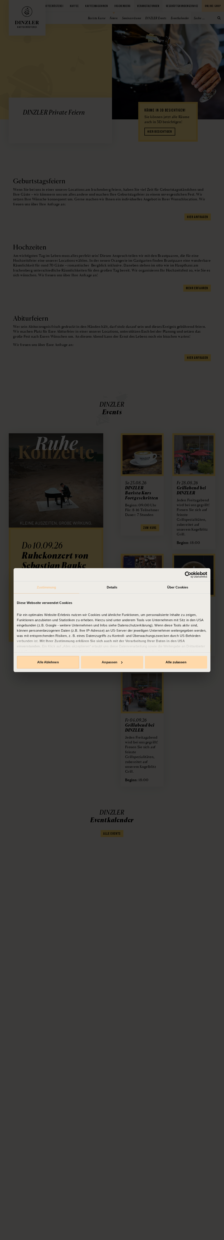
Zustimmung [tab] (46, 587)
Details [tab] (112, 587)
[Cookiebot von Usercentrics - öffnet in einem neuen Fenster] (188, 574)
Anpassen (109, 662)
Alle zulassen (176, 662)
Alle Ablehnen (48, 662)
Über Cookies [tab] (177, 587)
